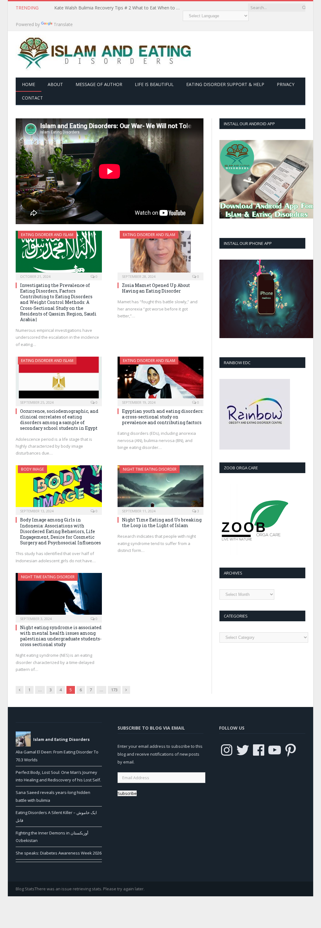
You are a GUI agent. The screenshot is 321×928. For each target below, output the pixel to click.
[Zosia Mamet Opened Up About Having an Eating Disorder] (161, 253)
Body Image (32, 469)
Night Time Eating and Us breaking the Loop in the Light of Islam (162, 522)
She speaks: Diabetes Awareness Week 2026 (59, 853)
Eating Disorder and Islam (47, 234)
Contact (32, 98)
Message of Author (99, 84)
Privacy (285, 84)
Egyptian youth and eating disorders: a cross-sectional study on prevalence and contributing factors (162, 416)
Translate (63, 24)
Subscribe (127, 793)
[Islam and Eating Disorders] (103, 53)
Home (28, 84)
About (55, 84)
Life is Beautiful (154, 84)
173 (114, 690)
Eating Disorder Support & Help (225, 84)
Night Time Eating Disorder (149, 469)
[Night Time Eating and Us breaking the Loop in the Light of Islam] (161, 488)
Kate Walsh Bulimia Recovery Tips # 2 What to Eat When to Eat (118, 8)
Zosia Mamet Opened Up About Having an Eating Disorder (156, 288)
